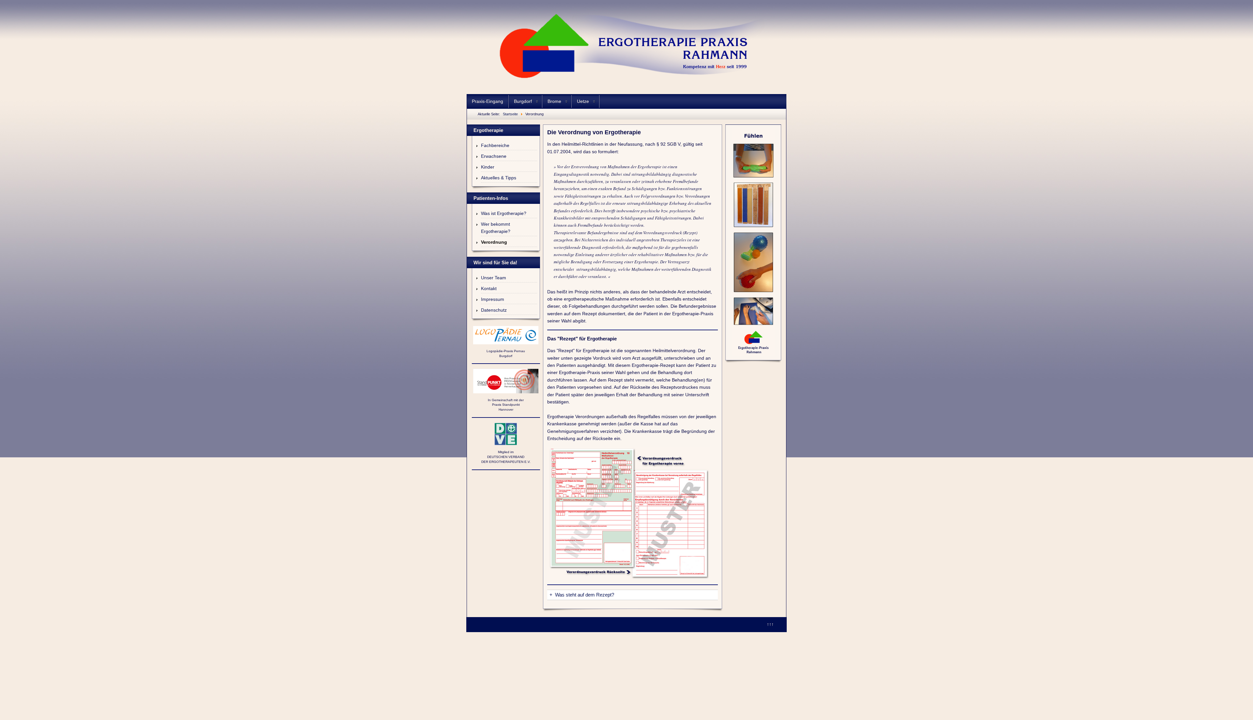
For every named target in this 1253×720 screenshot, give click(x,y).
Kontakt (489, 288)
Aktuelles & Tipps (498, 177)
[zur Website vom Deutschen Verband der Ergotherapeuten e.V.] (506, 434)
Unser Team (493, 277)
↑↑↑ (770, 624)
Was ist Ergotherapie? (503, 213)
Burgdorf (523, 101)
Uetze (583, 101)
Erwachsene (493, 156)
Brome (554, 101)
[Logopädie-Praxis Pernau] (506, 335)
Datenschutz (494, 310)
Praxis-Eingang (487, 101)
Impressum (492, 299)
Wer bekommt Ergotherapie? (495, 227)
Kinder (487, 167)
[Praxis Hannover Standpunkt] (506, 381)
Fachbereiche (495, 145)
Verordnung (494, 242)
